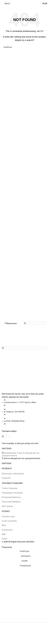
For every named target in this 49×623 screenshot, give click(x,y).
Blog (4, 525)
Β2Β (3, 534)
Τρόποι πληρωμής (9, 488)
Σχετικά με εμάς (8, 516)
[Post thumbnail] (6, 438)
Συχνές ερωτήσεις (9, 521)
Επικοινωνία (7, 530)
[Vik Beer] (35, 326)
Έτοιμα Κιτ (6, 478)
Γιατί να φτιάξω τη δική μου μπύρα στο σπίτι (20, 443)
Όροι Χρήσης (7, 506)
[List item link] (24, 411)
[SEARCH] (44, 47)
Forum (4, 539)
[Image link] (24, 369)
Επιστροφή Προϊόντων (11, 497)
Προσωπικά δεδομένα (11, 502)
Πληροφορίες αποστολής (12, 493)
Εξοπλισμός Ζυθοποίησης (13, 474)
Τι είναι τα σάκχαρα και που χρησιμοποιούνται (21, 458)
